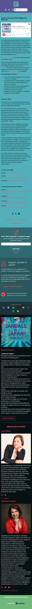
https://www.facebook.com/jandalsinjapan (13, 203)
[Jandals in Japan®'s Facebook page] (5, 10)
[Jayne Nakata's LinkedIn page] (6, 495)
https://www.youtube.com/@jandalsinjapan (14, 207)
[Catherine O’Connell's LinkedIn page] (6, 587)
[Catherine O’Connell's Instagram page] (2, 587)
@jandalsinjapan (14, 71)
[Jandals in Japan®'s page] (11, 10)
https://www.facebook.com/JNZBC (18, 181)
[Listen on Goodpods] (18, 311)
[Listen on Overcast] (28, 307)
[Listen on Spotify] (13, 307)
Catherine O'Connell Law (10, 590)
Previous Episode (17, 223)
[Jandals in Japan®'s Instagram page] (8, 10)
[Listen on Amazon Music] (18, 307)
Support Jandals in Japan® (12, 286)
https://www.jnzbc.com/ (13, 173)
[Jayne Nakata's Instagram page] (2, 495)
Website (5, 498)
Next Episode (10, 220)
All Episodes (22, 220)
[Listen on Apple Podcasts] (8, 307)
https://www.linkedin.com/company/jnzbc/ (14, 178)
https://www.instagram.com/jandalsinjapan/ (14, 198)
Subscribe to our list (7, 57)
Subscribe (16, 249)
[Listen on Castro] (13, 311)
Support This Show (8, 418)
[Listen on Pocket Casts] (23, 307)
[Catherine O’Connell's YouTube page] (10, 587)
